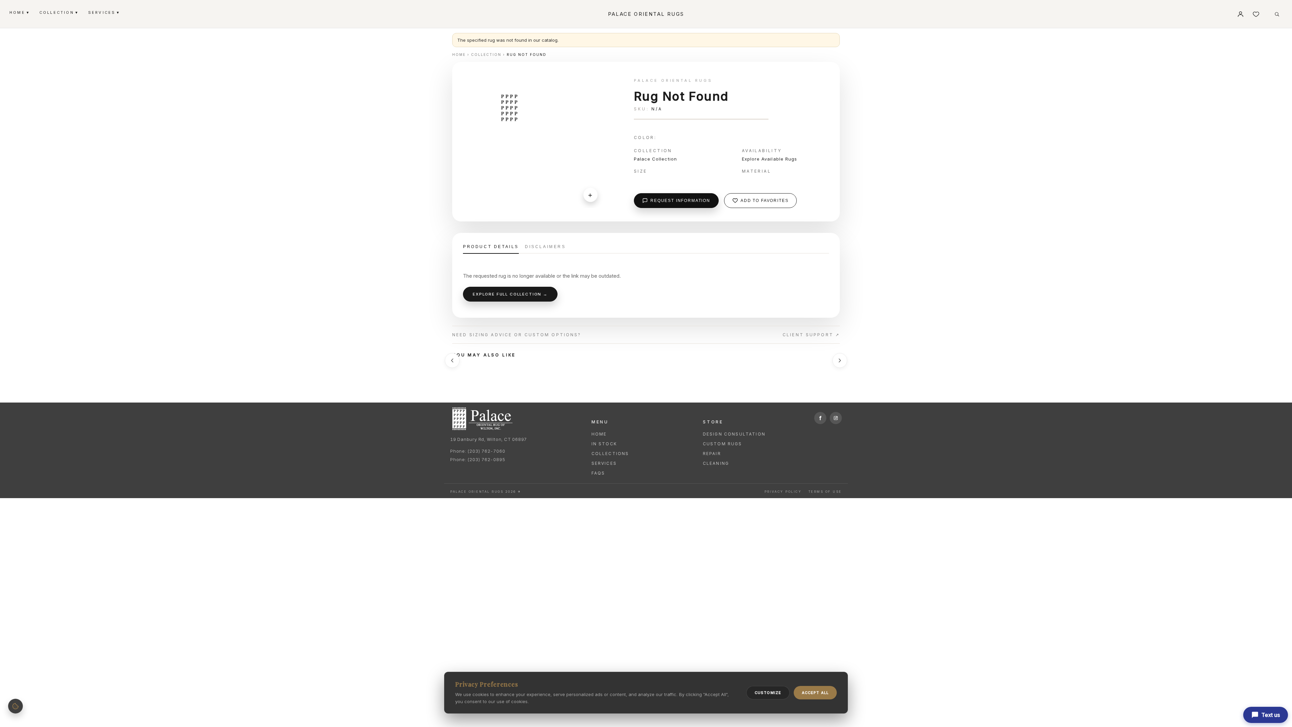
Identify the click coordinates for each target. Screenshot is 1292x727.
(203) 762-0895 (486, 459)
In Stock (604, 443)
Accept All (815, 692)
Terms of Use (825, 491)
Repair (712, 453)
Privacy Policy (782, 491)
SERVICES (103, 12)
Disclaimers (545, 246)
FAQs (598, 473)
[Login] (1240, 14)
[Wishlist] (1256, 14)
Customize (768, 692)
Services (604, 463)
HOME (19, 12)
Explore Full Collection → (510, 294)
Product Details (491, 246)
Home (599, 434)
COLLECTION (58, 12)
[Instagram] (836, 418)
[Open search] (1277, 14)
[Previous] (452, 360)
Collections (610, 453)
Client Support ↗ (811, 334)
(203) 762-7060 (486, 451)
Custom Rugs (722, 443)
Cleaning (716, 463)
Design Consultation (734, 434)
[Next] (839, 360)
